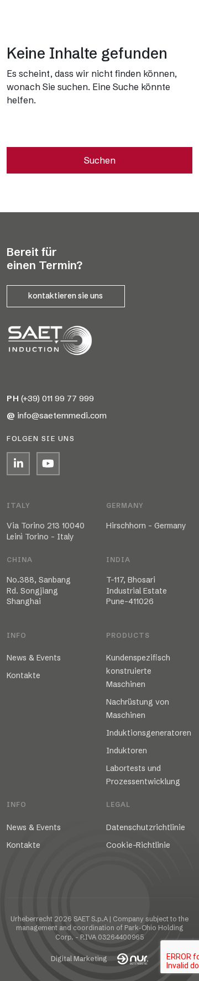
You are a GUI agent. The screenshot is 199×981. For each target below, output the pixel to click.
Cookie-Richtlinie (138, 845)
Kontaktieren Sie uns (65, 296)
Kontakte (23, 675)
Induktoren (126, 751)
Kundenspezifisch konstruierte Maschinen (138, 671)
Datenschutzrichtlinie (145, 827)
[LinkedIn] (18, 463)
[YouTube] (48, 463)
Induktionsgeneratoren (148, 733)
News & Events (34, 658)
